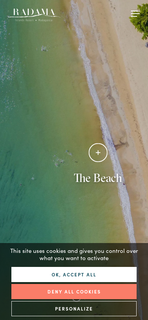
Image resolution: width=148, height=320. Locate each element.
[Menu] (135, 13)
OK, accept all (74, 274)
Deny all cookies (74, 291)
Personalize (74, 308)
